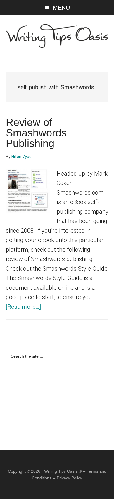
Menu (61, 7)
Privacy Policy (69, 478)
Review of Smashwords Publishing (36, 132)
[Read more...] (23, 306)
